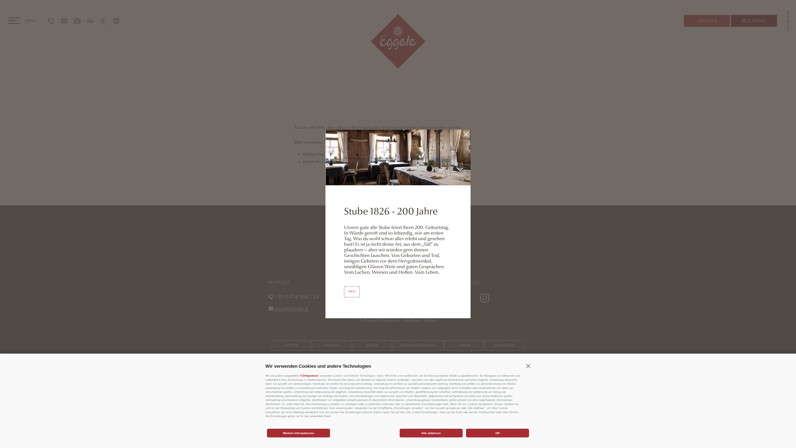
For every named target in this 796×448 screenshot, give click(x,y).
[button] (528, 366)
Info (351, 291)
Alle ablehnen (431, 433)
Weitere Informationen (298, 433)
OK (497, 433)
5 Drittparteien (309, 375)
